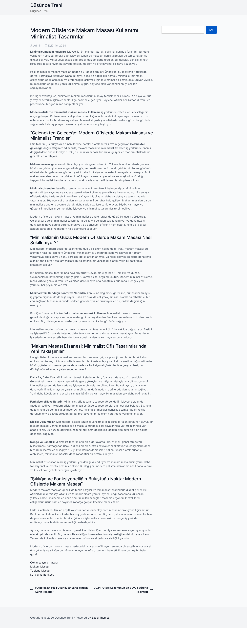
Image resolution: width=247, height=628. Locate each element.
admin (37, 45)
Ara (211, 29)
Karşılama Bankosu (42, 574)
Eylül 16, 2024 (57, 45)
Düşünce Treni (46, 5)
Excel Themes (100, 617)
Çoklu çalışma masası (44, 562)
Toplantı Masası (40, 570)
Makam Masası (39, 566)
